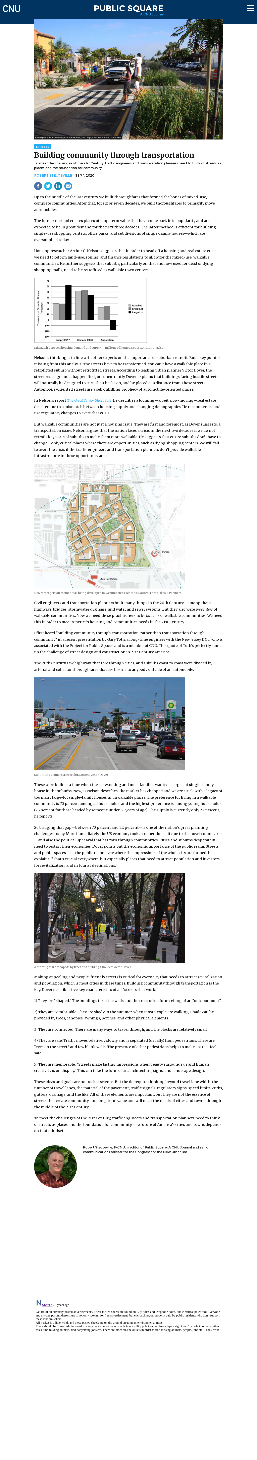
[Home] (11, 7)
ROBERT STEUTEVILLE (53, 175)
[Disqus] (128, 1244)
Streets (42, 147)
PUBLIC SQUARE (128, 8)
